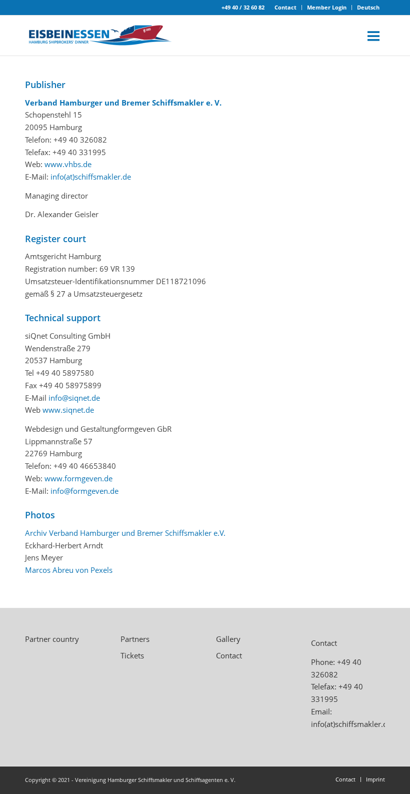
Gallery (228, 639)
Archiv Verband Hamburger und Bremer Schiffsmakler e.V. (125, 533)
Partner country (52, 639)
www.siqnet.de (68, 410)
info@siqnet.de (74, 398)
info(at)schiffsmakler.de (90, 177)
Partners (135, 639)
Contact (285, 7)
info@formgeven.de (84, 491)
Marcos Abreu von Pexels (68, 570)
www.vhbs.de (68, 164)
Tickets (132, 655)
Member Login (326, 7)
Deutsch (368, 7)
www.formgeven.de (78, 478)
